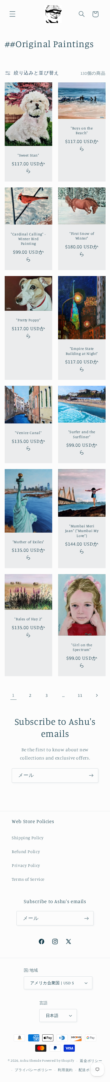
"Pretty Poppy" (28, 320)
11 (80, 695)
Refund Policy (26, 851)
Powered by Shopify (58, 1061)
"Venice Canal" (28, 433)
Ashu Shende (30, 1061)
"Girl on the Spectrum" (81, 647)
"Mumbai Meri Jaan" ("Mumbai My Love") (82, 531)
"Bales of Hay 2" (28, 619)
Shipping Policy (27, 837)
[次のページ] (96, 695)
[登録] (91, 775)
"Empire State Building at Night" (81, 350)
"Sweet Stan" (28, 155)
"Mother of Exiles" (28, 542)
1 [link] (13, 695)
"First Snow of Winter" (81, 235)
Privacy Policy (26, 865)
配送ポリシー (90, 1070)
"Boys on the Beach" (82, 130)
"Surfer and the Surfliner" (81, 434)
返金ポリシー (91, 1061)
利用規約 (65, 1070)
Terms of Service (28, 879)
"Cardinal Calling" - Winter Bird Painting (28, 239)
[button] (12, 14)
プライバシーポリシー (33, 1070)
